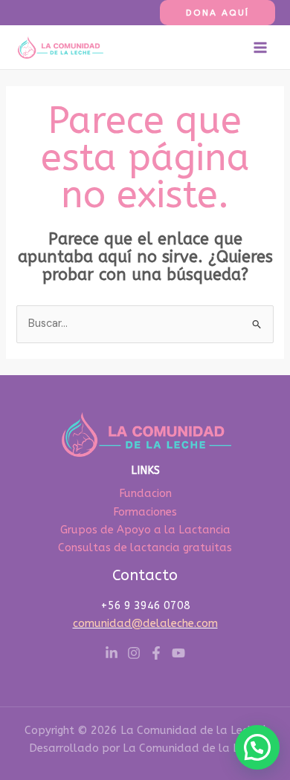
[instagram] (134, 653)
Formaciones (145, 512)
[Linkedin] (111, 653)
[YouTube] (178, 653)
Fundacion (145, 493)
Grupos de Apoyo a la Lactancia (145, 530)
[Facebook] (156, 653)
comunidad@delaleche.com (145, 623)
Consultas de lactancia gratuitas (145, 548)
